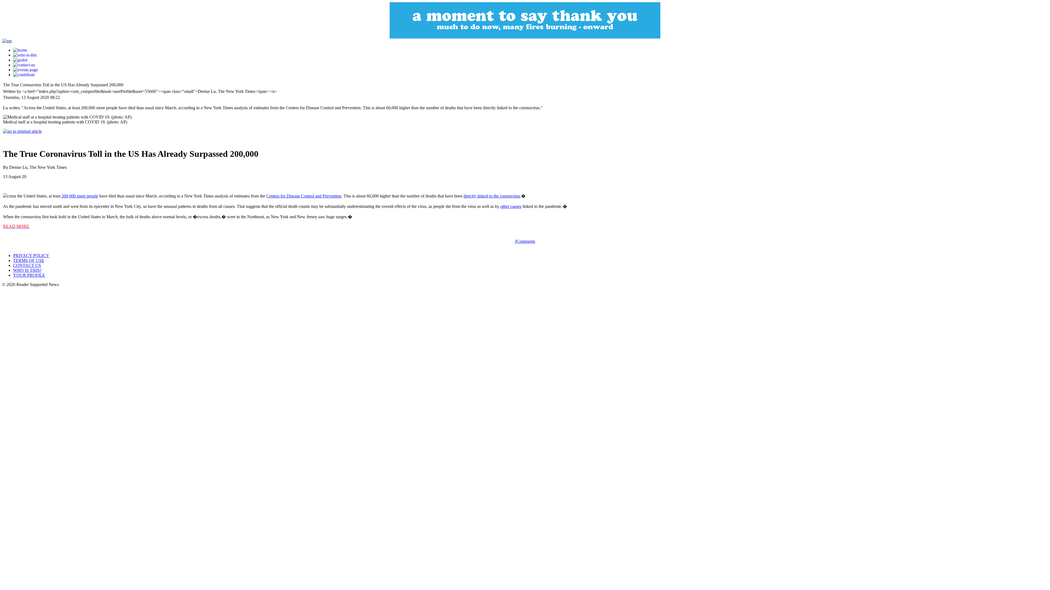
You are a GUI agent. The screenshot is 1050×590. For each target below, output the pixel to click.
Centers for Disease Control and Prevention (303, 196)
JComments (525, 241)
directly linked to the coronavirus (491, 196)
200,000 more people (80, 196)
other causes (510, 206)
